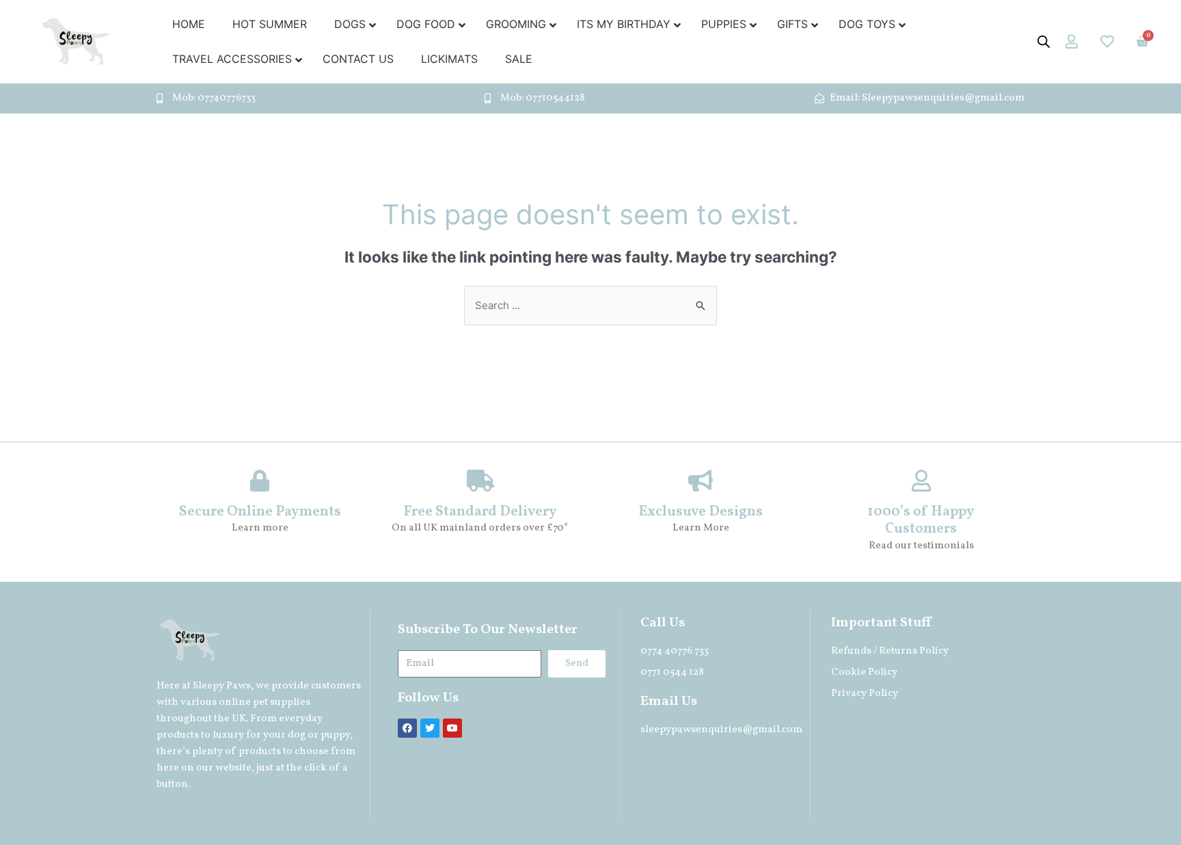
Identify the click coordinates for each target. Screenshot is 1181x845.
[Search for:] (590, 305)
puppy (335, 735)
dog (297, 735)
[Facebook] (407, 728)
